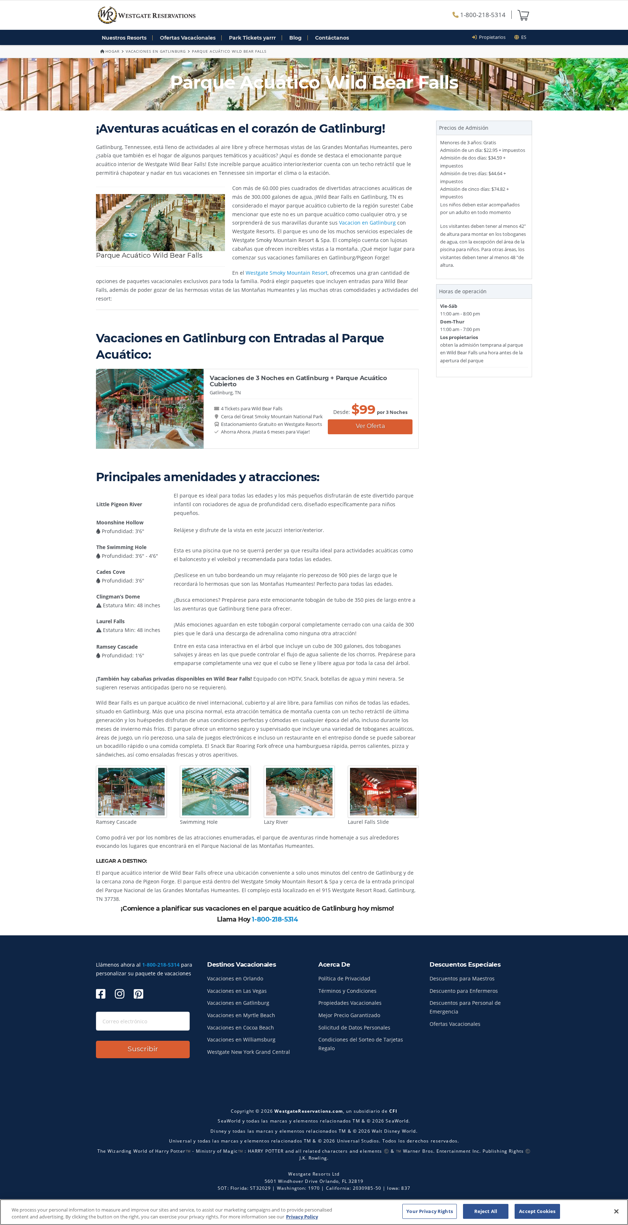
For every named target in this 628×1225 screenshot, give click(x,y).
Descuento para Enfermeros (464, 990)
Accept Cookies (537, 1211)
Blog (295, 37)
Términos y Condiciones (347, 990)
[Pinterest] (138, 993)
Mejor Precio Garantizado (349, 1015)
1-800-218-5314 (482, 15)
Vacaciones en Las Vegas (237, 990)
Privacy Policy (302, 1217)
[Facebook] (100, 993)
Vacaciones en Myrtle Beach (241, 1015)
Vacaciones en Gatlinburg (156, 51)
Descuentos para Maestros (462, 978)
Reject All (485, 1211)
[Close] (616, 1211)
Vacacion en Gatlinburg (368, 222)
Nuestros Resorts (124, 37)
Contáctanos (332, 37)
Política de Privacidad (344, 978)
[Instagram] (119, 993)
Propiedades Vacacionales (350, 1002)
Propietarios (491, 37)
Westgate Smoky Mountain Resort (286, 272)
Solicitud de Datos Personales (354, 1027)
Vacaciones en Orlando (235, 978)
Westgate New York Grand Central (248, 1051)
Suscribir (143, 1049)
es (522, 37)
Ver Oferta (370, 426)
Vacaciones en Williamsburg (241, 1039)
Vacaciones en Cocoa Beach (240, 1027)
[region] (314, 1212)
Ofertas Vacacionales (188, 37)
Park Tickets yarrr (252, 37)
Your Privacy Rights (429, 1211)
